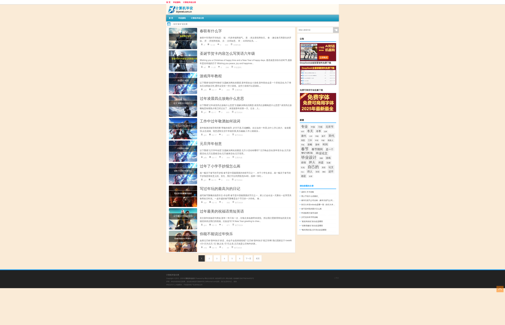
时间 (325, 144)
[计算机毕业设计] (180, 5)
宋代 (331, 135)
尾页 (258, 258)
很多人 (330, 140)
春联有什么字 (211, 30)
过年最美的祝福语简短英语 (222, 211)
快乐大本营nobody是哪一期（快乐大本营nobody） (318, 204)
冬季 (318, 131)
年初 (316, 140)
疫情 (303, 162)
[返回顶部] (499, 289)
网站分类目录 (209, 278)
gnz (205, 225)
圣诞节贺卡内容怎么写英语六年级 (227, 53)
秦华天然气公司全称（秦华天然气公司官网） (318, 200)
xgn (205, 202)
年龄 (323, 140)
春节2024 (238, 112)
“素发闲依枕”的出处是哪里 (312, 221)
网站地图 (229, 278)
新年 (317, 144)
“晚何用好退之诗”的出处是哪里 (314, 229)
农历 (302, 131)
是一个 (329, 149)
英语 (323, 167)
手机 (302, 144)
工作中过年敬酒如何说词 (220, 120)
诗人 (309, 171)
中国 (313, 126)
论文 (331, 167)
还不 (331, 171)
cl (204, 44)
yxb (205, 89)
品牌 (325, 131)
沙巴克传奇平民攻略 (309, 217)
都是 (303, 176)
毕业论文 (321, 153)
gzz (205, 135)
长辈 (310, 176)
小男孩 (336, 278)
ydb (205, 157)
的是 (321, 162)
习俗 (320, 126)
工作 (310, 140)
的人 (312, 162)
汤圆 (321, 158)
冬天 (310, 131)
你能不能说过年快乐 (216, 233)
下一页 (248, 258)
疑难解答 (236, 278)
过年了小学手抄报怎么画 (220, 165)
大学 (310, 136)
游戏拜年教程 (211, 75)
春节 (305, 148)
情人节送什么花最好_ (310, 196)
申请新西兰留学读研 (309, 213)
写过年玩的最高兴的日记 (220, 188)
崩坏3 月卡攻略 (307, 191)
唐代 (303, 135)
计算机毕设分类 (189, 2)
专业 (304, 126)
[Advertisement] (79, 306)
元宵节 (330, 126)
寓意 (303, 140)
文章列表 (237, 44)
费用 (323, 172)
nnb (205, 247)
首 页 (168, 2)
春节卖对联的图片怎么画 (311, 208)
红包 (303, 167)
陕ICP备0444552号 (247, 278)
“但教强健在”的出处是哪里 (312, 225)
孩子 (323, 136)
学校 (317, 136)
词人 (302, 172)
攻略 (309, 144)
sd (205, 67)
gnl (205, 112)
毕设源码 (176, 2)
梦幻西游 (307, 153)
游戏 (328, 157)
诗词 (317, 171)
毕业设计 (308, 157)
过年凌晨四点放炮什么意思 (222, 98)
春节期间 (317, 149)
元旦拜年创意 (211, 143)
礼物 (328, 162)
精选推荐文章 (220, 278)
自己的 (313, 166)
